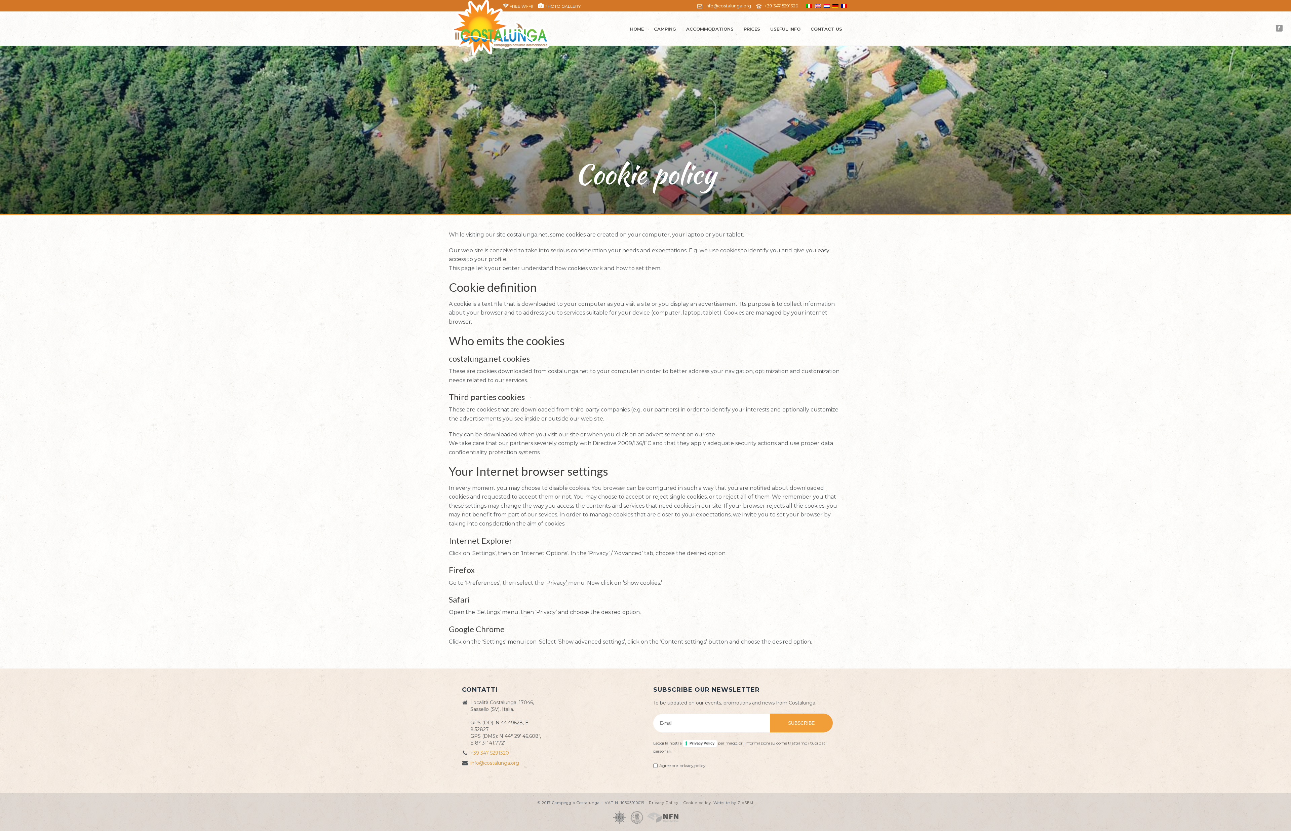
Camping (665, 29)
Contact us (826, 29)
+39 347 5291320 (781, 5)
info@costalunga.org (728, 5)
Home (637, 29)
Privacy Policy (702, 743)
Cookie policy (697, 802)
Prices (752, 29)
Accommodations (710, 29)
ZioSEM (745, 802)
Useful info (785, 29)
